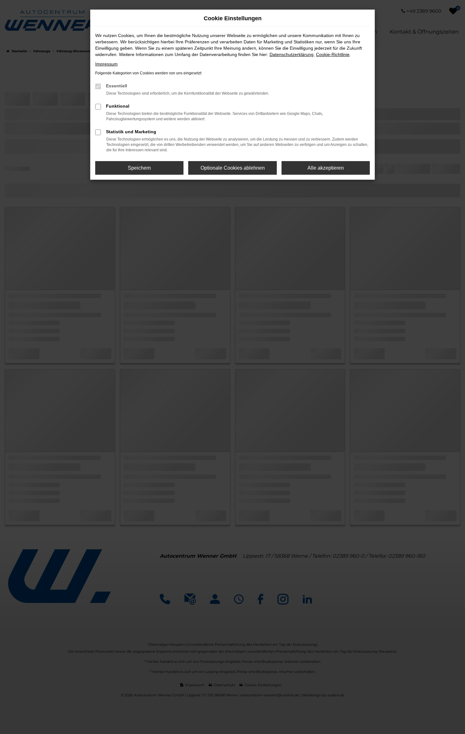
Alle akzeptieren (325, 168)
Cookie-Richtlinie (333, 54)
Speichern (139, 168)
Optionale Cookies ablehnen (233, 168)
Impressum (106, 63)
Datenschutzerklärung (291, 54)
